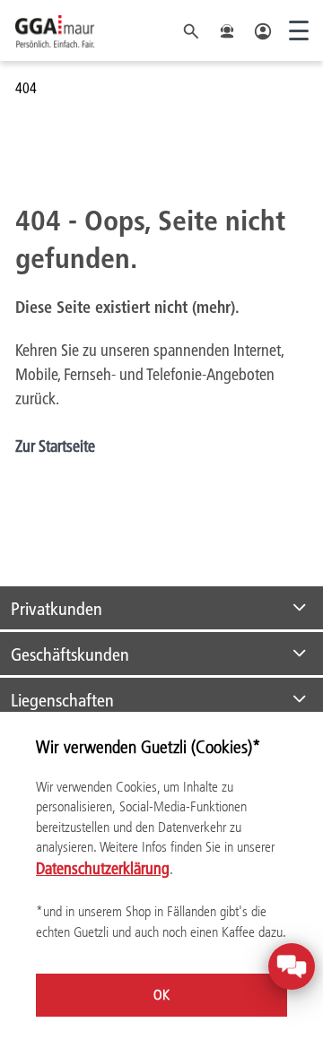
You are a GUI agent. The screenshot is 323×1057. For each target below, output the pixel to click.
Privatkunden (56, 607)
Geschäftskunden (70, 653)
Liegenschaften (62, 699)
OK (161, 994)
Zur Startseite (55, 446)
